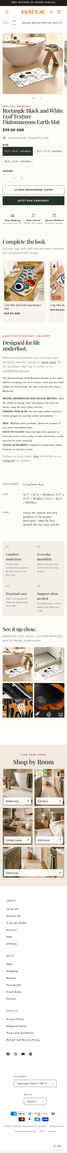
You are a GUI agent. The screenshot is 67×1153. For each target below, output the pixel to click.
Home (5, 22)
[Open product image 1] (18, 664)
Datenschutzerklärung (25, 1131)
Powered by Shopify (36, 1126)
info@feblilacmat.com (16, 371)
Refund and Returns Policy (23, 1039)
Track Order (14, 992)
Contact (11, 998)
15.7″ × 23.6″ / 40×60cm (17, 151)
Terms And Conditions (20, 1032)
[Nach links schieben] (26, 98)
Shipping (12, 971)
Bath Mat (14, 23)
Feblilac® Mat (19, 1126)
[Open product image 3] (18, 700)
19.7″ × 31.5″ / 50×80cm (49, 151)
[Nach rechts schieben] (40, 98)
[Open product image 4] (49, 700)
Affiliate (12, 943)
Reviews (12, 929)
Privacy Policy (15, 1019)
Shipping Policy (16, 1026)
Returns (11, 978)
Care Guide (14, 985)
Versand (51, 1131)
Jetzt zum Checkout (33, 200)
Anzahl (8, 171)
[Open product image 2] (49, 664)
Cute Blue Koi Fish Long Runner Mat (22, 306)
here (36, 456)
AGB (42, 1131)
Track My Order (17, 923)
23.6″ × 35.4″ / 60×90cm (17, 161)
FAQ (9, 936)
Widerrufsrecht (57, 1126)
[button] (7, 12)
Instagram (9, 460)
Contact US (14, 916)
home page (49, 362)
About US (12, 909)
